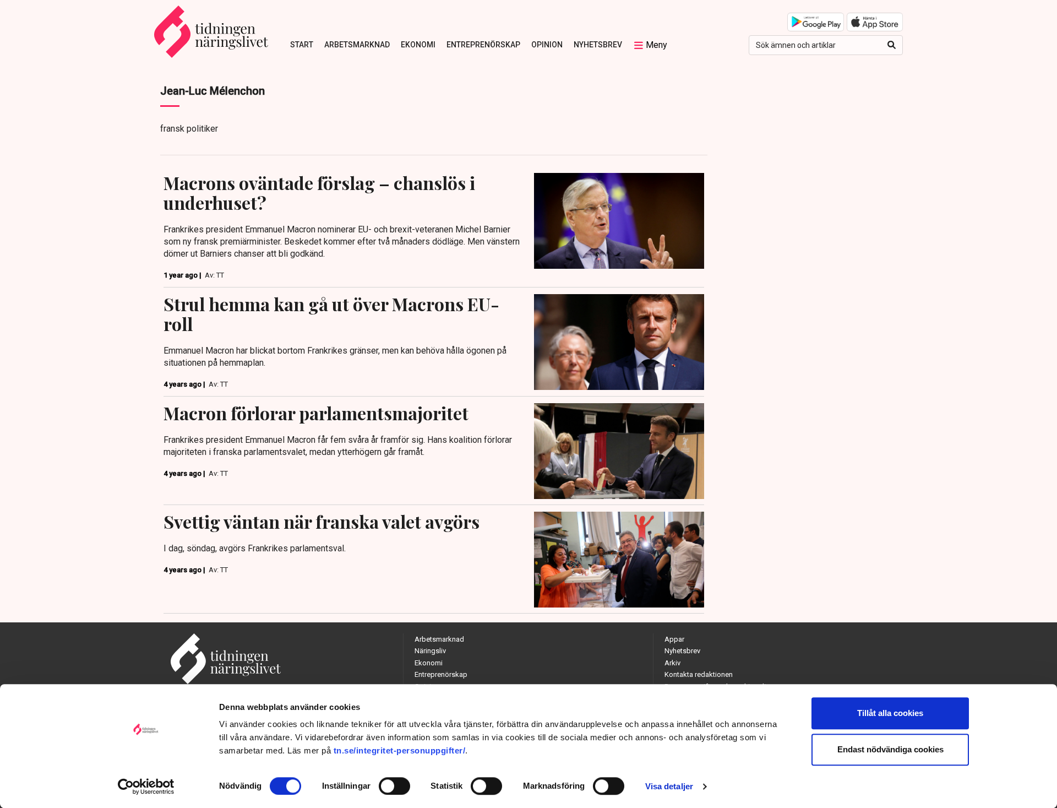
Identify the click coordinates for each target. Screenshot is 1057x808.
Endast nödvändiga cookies (890, 749)
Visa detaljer (669, 786)
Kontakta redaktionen (698, 674)
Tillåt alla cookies (890, 713)
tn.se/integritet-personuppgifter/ (400, 750)
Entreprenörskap (483, 44)
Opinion (547, 44)
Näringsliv (430, 651)
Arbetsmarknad (357, 44)
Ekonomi (418, 44)
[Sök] (891, 45)
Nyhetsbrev (598, 44)
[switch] (394, 786)
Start (301, 44)
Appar (674, 639)
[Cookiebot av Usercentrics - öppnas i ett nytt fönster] (146, 786)
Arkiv (672, 663)
